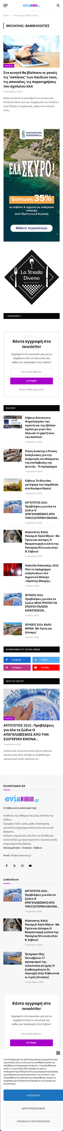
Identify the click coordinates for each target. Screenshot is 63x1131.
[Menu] (5, 5)
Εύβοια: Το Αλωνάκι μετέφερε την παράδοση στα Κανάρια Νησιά (41, 484)
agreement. (31, 389)
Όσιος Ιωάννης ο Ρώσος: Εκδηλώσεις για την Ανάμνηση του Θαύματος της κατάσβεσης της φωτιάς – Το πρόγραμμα (42, 458)
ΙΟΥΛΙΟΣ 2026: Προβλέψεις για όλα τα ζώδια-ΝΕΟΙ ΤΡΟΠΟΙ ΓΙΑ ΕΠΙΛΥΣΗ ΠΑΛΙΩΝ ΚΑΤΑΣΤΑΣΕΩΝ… (41, 602)
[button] (58, 1053)
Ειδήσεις (9, 65)
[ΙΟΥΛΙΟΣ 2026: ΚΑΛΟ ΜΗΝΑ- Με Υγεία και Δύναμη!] (13, 628)
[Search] (58, 5)
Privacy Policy (26, 389)
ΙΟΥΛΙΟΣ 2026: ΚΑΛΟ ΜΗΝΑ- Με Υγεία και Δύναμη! (38, 628)
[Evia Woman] (31, 5)
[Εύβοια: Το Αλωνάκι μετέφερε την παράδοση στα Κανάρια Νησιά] (13, 484)
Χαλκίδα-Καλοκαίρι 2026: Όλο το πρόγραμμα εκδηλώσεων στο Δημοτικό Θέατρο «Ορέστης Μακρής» (42, 573)
